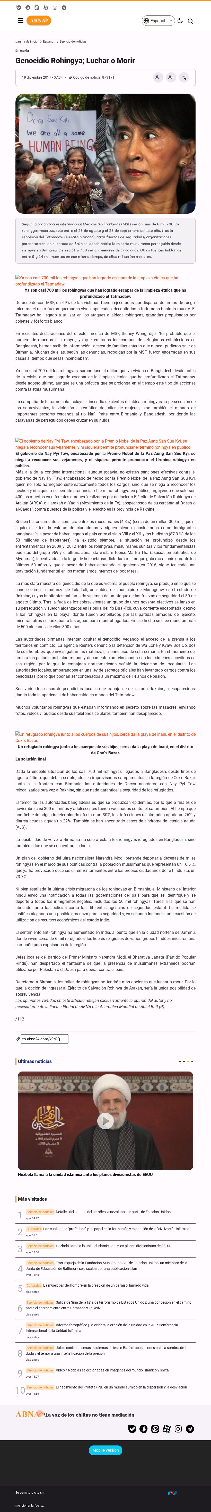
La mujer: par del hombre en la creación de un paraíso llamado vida (88, 1285)
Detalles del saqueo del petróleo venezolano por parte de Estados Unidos (99, 1212)
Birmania (22, 51)
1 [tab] (180, 1061)
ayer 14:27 (32, 1218)
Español (157, 20)
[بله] (132, 1429)
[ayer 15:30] (105, 1121)
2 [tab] (184, 1061)
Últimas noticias (35, 1061)
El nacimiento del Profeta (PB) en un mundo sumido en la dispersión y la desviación (107, 1387)
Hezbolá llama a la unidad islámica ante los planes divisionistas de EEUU (85, 1174)
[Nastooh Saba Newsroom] (175, 1492)
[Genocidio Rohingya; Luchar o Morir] (105, 154)
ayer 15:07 (32, 1376)
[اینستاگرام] (178, 1429)
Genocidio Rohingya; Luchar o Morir (75, 60)
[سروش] (144, 1429)
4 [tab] (192, 1061)
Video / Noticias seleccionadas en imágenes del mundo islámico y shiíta (98, 1370)
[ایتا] (155, 1429)
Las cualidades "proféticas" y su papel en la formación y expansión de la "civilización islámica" (108, 1229)
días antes (32, 1292)
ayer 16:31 (32, 1235)
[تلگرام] (190, 1429)
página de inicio (26, 41)
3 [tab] (188, 1061)
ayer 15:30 (32, 1252)
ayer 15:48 (32, 1275)
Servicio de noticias (73, 41)
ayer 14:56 (32, 1393)
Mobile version (105, 1450)
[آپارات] (167, 1429)
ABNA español (84, 20)
